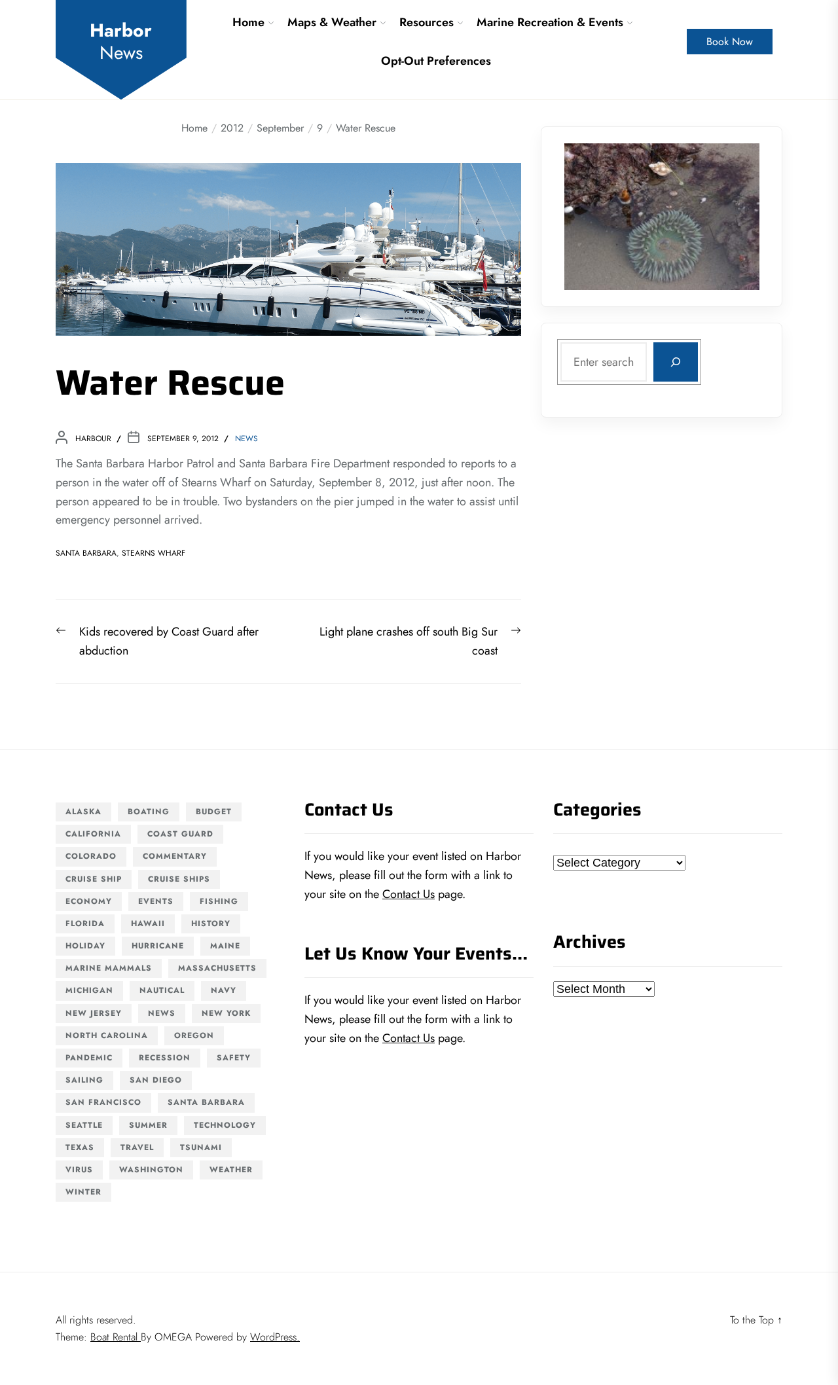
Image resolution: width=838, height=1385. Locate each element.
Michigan (89, 990)
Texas (79, 1147)
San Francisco (103, 1102)
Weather (231, 1170)
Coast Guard (180, 834)
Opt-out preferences (436, 61)
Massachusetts (217, 968)
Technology (225, 1125)
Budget (214, 812)
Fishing (219, 901)
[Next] (732, 216)
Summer (148, 1125)
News (246, 438)
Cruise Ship (93, 879)
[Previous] (591, 216)
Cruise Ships (179, 879)
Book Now (729, 41)
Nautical (162, 990)
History (210, 923)
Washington (151, 1170)
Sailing (84, 1080)
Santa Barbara (86, 553)
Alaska (83, 812)
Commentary (175, 856)
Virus (79, 1170)
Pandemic (89, 1058)
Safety (234, 1058)
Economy (88, 901)
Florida (85, 923)
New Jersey (93, 1013)
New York (226, 1013)
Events (155, 901)
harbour (93, 438)
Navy (223, 990)
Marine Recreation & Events (550, 22)
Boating (149, 812)
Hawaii (148, 923)
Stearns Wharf (153, 553)
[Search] (675, 362)
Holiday (85, 946)
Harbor (121, 41)
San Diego (156, 1080)
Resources (426, 22)
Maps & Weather (331, 22)
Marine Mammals (108, 968)
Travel (137, 1147)
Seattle (84, 1125)
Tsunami (201, 1147)
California (93, 834)
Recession (165, 1058)
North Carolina (106, 1035)
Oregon (194, 1035)
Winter (83, 1192)
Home (248, 22)
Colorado (91, 856)
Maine (225, 946)
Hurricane (158, 946)
